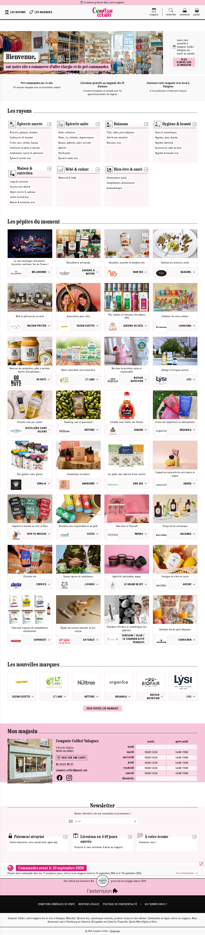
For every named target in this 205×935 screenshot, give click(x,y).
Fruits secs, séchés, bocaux (24, 143)
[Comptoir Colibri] (102, 12)
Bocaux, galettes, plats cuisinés (74, 143)
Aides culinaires (66, 132)
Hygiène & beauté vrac (167, 153)
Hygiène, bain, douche (166, 137)
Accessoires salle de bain (168, 148)
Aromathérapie (114, 188)
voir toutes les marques (102, 708)
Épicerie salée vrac (68, 158)
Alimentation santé (117, 178)
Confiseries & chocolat (21, 137)
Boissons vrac (114, 143)
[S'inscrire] (132, 821)
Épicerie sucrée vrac (20, 158)
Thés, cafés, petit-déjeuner (121, 132)
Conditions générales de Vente (56, 904)
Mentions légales (88, 904)
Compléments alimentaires (121, 183)
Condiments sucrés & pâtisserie (26, 153)
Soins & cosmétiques (166, 132)
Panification (64, 153)
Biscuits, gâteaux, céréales (24, 132)
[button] (171, 12)
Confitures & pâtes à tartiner (25, 148)
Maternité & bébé (67, 178)
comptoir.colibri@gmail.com (71, 770)
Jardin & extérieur (19, 197)
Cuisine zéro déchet (20, 187)
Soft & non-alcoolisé (117, 137)
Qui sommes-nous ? (156, 904)
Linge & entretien (19, 181)
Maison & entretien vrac (22, 202)
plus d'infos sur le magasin (184, 62)
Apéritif (62, 148)
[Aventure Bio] (102, 881)
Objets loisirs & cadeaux (22, 192)
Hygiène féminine (164, 143)
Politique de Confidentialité (120, 904)
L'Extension (115, 931)
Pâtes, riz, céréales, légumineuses (76, 137)
